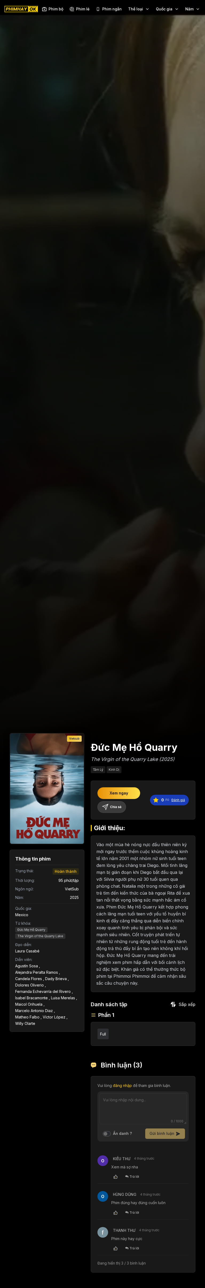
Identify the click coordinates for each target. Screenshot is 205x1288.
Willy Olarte (25, 1023)
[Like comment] (115, 1176)
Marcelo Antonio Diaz (34, 1010)
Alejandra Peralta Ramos (36, 972)
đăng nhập (122, 1085)
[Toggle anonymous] (107, 1133)
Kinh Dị (114, 770)
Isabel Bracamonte (31, 998)
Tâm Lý (98, 770)
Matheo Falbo (27, 1017)
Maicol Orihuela (28, 1004)
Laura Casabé (27, 951)
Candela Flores (28, 978)
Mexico (21, 914)
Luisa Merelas (63, 998)
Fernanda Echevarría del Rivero (43, 991)
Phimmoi (140, 976)
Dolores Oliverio (29, 985)
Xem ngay (119, 793)
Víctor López (54, 1017)
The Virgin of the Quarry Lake (40, 936)
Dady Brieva (56, 978)
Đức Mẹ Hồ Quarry (31, 930)
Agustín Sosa (26, 966)
